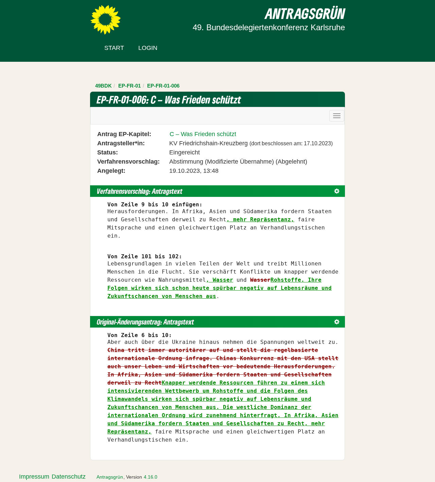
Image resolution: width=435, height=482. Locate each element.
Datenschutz (69, 476)
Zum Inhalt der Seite (31, 16)
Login (147, 47)
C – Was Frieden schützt (203, 134)
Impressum (34, 476)
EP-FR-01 (129, 86)
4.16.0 (150, 477)
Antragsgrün (110, 477)
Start (114, 47)
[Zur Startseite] (105, 19)
